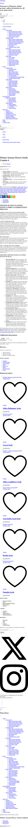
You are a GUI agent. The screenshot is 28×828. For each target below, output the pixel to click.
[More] (14, 196)
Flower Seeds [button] (9, 30)
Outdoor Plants (9, 757)
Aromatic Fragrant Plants (14, 78)
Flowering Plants (12, 69)
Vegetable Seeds (9, 727)
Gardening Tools (9, 113)
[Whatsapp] (11, 196)
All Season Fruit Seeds (14, 53)
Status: (1, 169)
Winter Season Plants (13, 73)
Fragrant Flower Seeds (14, 61)
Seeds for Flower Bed (14, 62)
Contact (4, 612)
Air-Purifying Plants (13, 81)
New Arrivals (7, 189)
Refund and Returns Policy (9, 603)
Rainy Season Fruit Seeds (14, 49)
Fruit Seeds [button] (8, 48)
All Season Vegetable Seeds (15, 43)
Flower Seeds (9, 188)
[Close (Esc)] (0, 707)
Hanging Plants (12, 94)
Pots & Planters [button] (6, 96)
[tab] (15, 199)
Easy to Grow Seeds (13, 60)
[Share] (2, 707)
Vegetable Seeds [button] (9, 38)
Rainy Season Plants (13, 71)
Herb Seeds (11, 45)
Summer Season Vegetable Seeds (16, 42)
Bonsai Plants (12, 88)
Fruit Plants (11, 70)
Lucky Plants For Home (14, 92)
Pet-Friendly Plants (13, 86)
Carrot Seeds (7, 445)
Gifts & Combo (6, 122)
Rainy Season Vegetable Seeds (16, 39)
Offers (4, 121)
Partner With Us (6, 613)
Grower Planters (12, 108)
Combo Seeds (12, 65)
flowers (1, 329)
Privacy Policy (6, 604)
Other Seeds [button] (8, 56)
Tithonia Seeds (21, 192)
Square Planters (12, 100)
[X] (4, 196)
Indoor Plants (9, 769)
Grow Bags (11, 107)
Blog (4, 120)
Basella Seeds (8, 555)
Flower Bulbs (12, 57)
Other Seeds (8, 745)
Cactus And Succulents (14, 91)
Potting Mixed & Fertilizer (12, 118)
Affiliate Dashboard (7, 614)
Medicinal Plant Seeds (14, 64)
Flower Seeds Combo (13, 36)
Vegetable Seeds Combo (14, 47)
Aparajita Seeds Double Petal (19, 190)
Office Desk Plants (13, 82)
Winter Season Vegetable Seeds (16, 40)
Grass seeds (11, 58)
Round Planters (12, 99)
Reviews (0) (5, 202)
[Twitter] (14, 648)
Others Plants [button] (9, 87)
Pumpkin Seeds (8, 592)
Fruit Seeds (8, 738)
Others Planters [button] (9, 103)
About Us (5, 611)
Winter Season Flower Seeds (15, 32)
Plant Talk (5, 620)
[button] (6, 415)
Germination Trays (13, 105)
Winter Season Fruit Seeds (15, 51)
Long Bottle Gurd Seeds (12, 519)
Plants (4, 367)
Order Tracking (6, 625)
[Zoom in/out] (4, 707)
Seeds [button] (4, 29)
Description (5, 199)
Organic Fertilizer (10, 116)
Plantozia (2, 3)
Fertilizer (8, 110)
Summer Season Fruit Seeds (15, 52)
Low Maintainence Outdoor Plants (16, 77)
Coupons (5, 623)
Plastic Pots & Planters (11, 787)
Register (9, 26)
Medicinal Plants (12, 90)
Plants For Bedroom (13, 83)
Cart (4, 622)
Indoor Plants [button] (9, 79)
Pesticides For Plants (10, 117)
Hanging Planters (12, 101)
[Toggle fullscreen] (3, 707)
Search (2, 17)
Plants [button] (4, 66)
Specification (6, 201)
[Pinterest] (9, 196)
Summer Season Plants (14, 74)
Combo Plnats (12, 95)
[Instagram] (14, 678)
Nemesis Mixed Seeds (13, 192)
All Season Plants (13, 75)
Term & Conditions (7, 600)
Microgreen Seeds (13, 44)
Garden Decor (9, 112)
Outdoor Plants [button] (9, 68)
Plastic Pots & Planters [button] (11, 97)
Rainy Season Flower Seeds (15, 31)
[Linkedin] (6, 196)
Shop (4, 621)
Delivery (5, 605)
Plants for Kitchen (13, 84)
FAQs (4, 602)
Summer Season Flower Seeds (15, 34)
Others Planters (9, 792)
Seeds (20, 189)
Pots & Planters (6, 368)
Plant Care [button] (5, 109)
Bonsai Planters (12, 104)
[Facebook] (1, 196)
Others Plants (9, 777)
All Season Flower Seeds (14, 35)
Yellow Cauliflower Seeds (12, 482)
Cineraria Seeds (3, 192)
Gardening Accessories (11, 114)
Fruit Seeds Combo (13, 55)
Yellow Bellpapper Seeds (12, 408)
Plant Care (5, 366)
